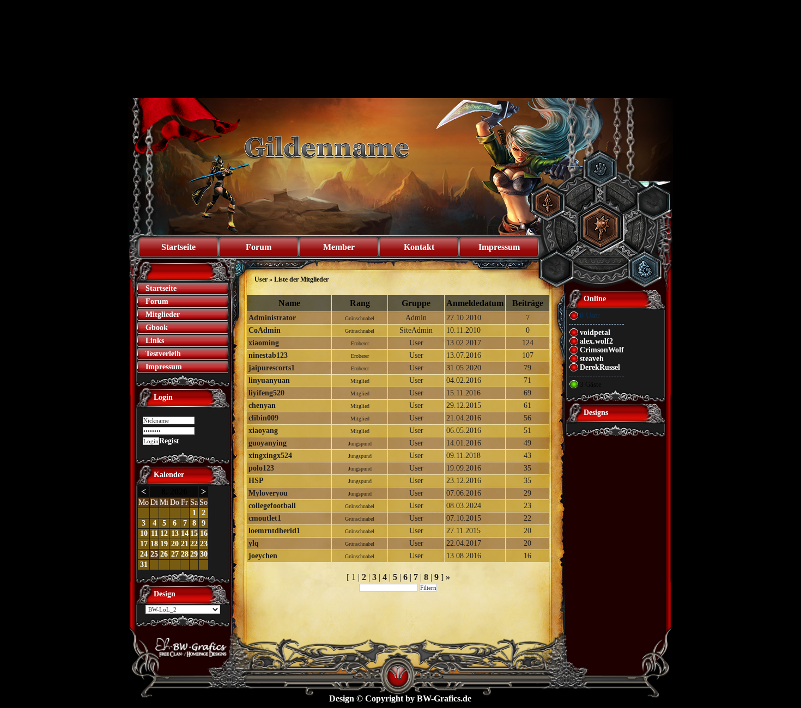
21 (185, 544)
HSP (256, 481)
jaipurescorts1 (271, 368)
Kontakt (419, 247)
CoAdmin (264, 330)
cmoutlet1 (264, 518)
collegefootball (272, 506)
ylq (253, 543)
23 (204, 544)
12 (164, 533)
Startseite (178, 247)
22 (194, 544)
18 (154, 544)
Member (339, 247)
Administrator (272, 318)
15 (194, 533)
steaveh (592, 359)
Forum (258, 247)
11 (154, 533)
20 (175, 544)
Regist (169, 441)
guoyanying (267, 443)
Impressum (499, 247)
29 (194, 554)
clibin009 (263, 418)
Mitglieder (162, 314)
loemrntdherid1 (274, 531)
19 (164, 544)
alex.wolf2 (596, 341)
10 (144, 533)
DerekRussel (600, 367)
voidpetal (595, 332)
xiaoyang (263, 430)
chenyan (262, 405)
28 (185, 554)
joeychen (262, 556)
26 (164, 554)
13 (175, 533)
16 (204, 533)
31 (144, 564)
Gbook (156, 328)
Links (154, 341)
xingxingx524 (270, 455)
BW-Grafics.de (444, 698)
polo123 (261, 468)
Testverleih (163, 354)
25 (154, 554)
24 (144, 554)
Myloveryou (268, 493)
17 (144, 544)
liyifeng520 (266, 393)
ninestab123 (268, 355)
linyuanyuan (269, 380)
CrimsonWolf (602, 350)
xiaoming (263, 343)
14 (185, 533)
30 (204, 554)
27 (175, 554)
